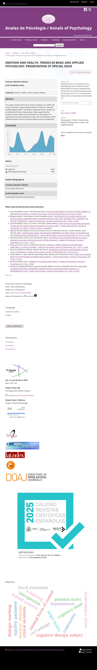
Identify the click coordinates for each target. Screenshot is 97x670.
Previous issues (31, 40)
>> (11, 275)
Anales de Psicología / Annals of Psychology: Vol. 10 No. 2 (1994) (56, 214)
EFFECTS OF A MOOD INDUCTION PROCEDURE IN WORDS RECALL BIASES (50, 255)
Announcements (69, 40)
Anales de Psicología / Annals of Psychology (48, 28)
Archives (16, 53)
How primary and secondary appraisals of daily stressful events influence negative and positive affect (50, 224)
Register (84, 2)
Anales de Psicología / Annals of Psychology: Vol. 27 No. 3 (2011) (53, 252)
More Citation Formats (70, 103)
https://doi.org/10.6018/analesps (18, 293)
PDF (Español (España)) (81, 72)
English (8, 315)
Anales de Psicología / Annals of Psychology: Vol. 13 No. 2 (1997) (54, 271)
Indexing (55, 40)
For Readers (9, 342)
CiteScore (21, 408)
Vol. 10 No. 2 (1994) (28, 53)
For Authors (9, 345)
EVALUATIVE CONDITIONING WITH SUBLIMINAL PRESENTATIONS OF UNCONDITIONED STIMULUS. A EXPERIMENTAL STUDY (48, 268)
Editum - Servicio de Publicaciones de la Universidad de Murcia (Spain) (36, 650)
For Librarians (10, 349)
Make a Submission (14, 326)
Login (92, 2)
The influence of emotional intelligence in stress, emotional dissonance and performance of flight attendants (49, 239)
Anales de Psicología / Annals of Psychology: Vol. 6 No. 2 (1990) (65, 235)
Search (59, 45)
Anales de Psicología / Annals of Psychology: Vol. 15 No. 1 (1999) (63, 247)
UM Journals (74, 2)
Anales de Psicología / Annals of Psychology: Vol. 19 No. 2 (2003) (54, 221)
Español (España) (12, 311)
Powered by (14, 417)
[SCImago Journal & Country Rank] (19, 395)
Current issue (16, 40)
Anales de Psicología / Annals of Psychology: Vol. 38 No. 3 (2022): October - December (48, 227)
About (82, 40)
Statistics (44, 40)
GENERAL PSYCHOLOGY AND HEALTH (44, 261)
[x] (35, 296)
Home (7, 53)
